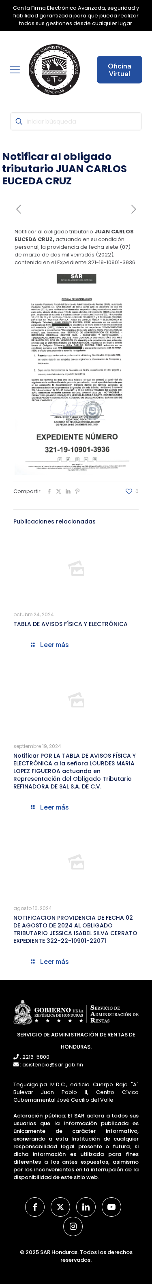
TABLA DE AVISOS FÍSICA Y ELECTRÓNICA (70, 624)
